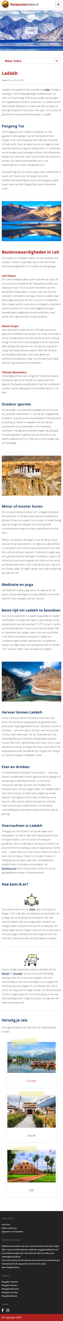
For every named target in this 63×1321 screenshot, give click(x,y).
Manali (5, 973)
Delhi (32, 909)
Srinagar (17, 973)
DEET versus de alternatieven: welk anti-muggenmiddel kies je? (30, 1249)
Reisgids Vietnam (9, 1285)
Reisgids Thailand (10, 1281)
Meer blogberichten (10, 1267)
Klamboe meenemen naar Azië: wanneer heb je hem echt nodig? (30, 1246)
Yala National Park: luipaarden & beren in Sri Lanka (24, 1263)
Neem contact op (9, 1228)
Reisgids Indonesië (10, 1288)
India (47, 89)
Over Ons (6, 1224)
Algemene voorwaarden (12, 1231)
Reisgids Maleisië (9, 1296)
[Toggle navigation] (58, 4)
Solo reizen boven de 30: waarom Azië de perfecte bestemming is (31, 1260)
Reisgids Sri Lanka (10, 1292)
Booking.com (9, 868)
